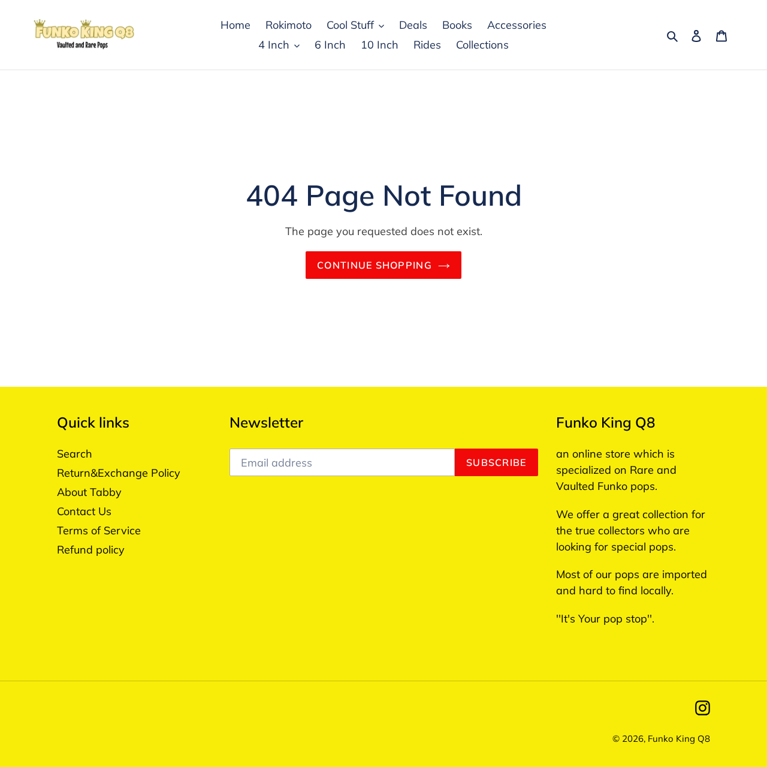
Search (74, 454)
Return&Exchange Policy (118, 473)
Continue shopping (374, 265)
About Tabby (89, 492)
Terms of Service (99, 530)
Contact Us (84, 511)
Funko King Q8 (679, 738)
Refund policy (91, 550)
